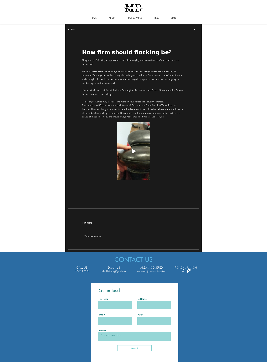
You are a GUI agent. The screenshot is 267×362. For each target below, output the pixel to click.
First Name (103, 299)
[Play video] (133, 151)
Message (102, 330)
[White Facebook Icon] (183, 271)
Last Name (142, 299)
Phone (140, 315)
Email (101, 315)
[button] (195, 29)
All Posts (71, 29)
